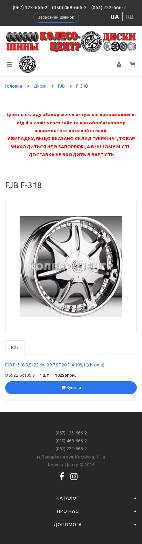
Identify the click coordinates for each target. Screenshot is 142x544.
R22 (15, 347)
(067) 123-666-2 (30, 7)
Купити (73, 387)
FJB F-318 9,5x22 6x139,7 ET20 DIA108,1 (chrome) (54, 364)
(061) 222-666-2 (108, 7)
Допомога (67, 524)
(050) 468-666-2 (69, 7)
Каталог (68, 498)
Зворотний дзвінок (56, 17)
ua (115, 16)
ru (129, 16)
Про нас (68, 511)
